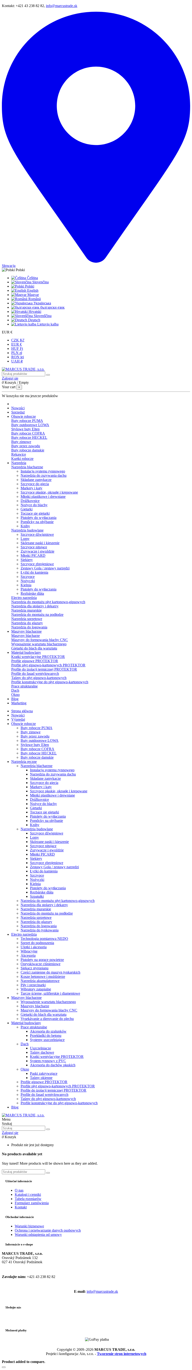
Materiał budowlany (26, 1023)
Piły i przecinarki (33, 985)
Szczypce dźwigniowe (37, 534)
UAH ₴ (17, 361)
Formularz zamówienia (32, 1203)
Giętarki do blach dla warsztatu (34, 648)
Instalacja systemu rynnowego (43, 471)
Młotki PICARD (33, 556)
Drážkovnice (30, 501)
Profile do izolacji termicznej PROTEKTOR (44, 669)
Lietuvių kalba (47, 324)
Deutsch (33, 320)
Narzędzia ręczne (24, 762)
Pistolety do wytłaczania (38, 518)
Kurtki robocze (22, 459)
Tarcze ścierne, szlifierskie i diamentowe (50, 993)
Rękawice (18, 454)
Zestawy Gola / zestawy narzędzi (45, 568)
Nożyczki (28, 581)
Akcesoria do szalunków (48, 1031)
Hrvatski (34, 312)
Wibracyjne (29, 951)
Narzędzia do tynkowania (40, 930)
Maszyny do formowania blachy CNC (39, 640)
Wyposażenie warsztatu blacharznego (38, 644)
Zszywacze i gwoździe (37, 551)
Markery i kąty (31, 488)
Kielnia (26, 585)
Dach (15, 690)
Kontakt (21, 1207)
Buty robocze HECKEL (29, 437)
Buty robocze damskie (27, 450)
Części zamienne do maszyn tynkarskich (50, 972)
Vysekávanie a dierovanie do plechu (47, 1019)
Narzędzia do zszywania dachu (43, 475)
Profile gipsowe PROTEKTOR (34, 661)
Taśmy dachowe (42, 1052)
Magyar (32, 295)
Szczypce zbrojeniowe (37, 564)
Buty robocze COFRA (28, 433)
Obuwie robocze (23, 724)
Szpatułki (37, 896)
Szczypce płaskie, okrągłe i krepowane (49, 492)
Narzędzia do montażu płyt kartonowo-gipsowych (48, 602)
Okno (15, 695)
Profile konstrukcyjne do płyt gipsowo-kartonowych (49, 682)
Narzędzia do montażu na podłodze (37, 615)
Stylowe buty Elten (25, 429)
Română (34, 299)
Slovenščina (42, 316)
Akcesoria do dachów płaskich (52, 1065)
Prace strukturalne (24, 686)
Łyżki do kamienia (34, 572)
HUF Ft (17, 349)
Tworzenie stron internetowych (121, 1354)
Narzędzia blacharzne (27, 467)
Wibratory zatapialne (36, 989)
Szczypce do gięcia (35, 484)
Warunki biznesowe (29, 1226)
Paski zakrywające (43, 1073)
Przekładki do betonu (45, 1036)
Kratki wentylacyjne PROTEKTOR (38, 657)
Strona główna (22, 711)
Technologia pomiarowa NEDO (44, 939)
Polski (29, 286)
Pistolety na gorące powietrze (42, 960)
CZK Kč (17, 340)
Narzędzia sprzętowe (26, 619)
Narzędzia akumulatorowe (40, 981)
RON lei (17, 357)
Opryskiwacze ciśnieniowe (40, 964)
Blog (14, 1107)
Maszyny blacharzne (26, 998)
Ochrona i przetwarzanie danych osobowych (48, 1230)
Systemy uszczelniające (47, 1040)
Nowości (18, 715)
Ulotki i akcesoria (34, 947)
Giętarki (27, 509)
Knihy (25, 526)
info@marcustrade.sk (61, 6)
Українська (42, 303)
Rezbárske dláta (32, 593)
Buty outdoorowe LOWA (30, 425)
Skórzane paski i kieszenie (40, 543)
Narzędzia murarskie (26, 610)
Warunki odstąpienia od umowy (38, 1235)
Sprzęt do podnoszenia (37, 943)
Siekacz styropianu (34, 968)
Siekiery (27, 560)
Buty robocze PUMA (27, 421)
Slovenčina (40, 282)
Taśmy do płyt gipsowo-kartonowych (38, 678)
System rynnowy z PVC (48, 1061)
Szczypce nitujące (34, 547)
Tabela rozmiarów (28, 1199)
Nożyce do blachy (34, 505)
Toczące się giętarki (35, 513)
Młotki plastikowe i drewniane (43, 497)
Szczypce (28, 577)
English (32, 290)
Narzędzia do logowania (29, 627)
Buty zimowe (21, 442)
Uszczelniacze (40, 1048)
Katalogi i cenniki (28, 1194)
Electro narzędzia (24, 598)
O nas (19, 1190)
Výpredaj (18, 719)
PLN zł (16, 353)
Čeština (32, 278)
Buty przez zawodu (25, 446)
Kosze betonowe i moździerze (43, 977)
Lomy (25, 539)
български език (52, 307)
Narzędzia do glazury (27, 623)
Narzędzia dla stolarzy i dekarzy (35, 606)
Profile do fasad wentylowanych (35, 674)
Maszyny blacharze (25, 636)
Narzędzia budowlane (27, 530)
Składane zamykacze (36, 480)
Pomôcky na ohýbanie (37, 522)
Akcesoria (28, 955)
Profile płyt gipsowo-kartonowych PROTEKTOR (48, 665)
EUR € (16, 344)
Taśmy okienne (41, 1078)
